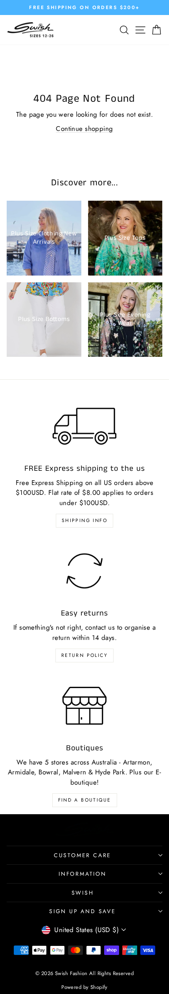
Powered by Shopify (84, 987)
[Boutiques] (84, 706)
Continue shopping (84, 128)
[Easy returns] (84, 571)
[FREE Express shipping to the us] (84, 426)
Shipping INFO (84, 520)
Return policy (84, 655)
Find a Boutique (84, 800)
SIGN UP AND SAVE (82, 911)
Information (83, 874)
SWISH (83, 893)
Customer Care (82, 855)
